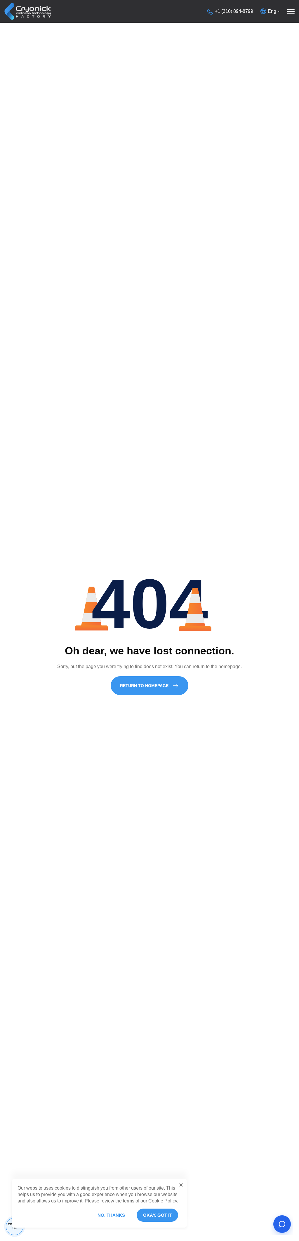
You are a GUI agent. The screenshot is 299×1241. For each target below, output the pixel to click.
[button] (181, 1185)
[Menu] (291, 11)
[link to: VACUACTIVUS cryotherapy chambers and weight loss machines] (27, 11)
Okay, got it (157, 1215)
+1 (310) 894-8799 (234, 11)
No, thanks (111, 1215)
